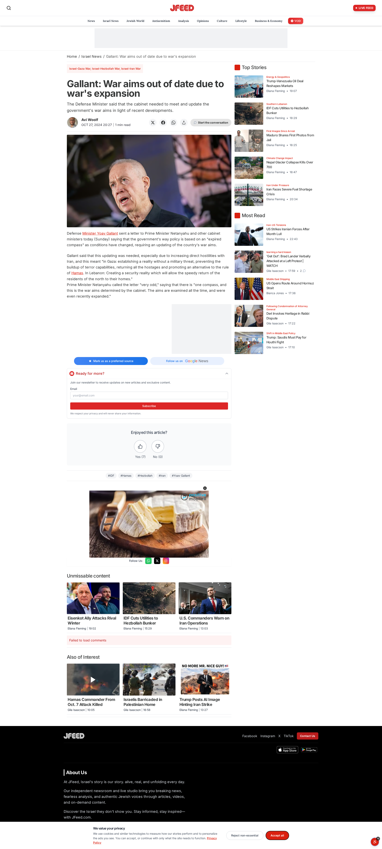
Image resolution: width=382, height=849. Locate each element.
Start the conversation (213, 122)
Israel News (91, 56)
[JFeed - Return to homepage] (74, 736)
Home (72, 56)
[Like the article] (140, 446)
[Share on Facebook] (163, 122)
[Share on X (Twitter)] (153, 122)
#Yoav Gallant (181, 475)
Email (73, 388)
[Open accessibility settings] (375, 842)
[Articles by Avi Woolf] (72, 122)
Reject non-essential (244, 835)
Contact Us (307, 736)
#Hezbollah (145, 475)
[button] (205, 488)
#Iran (162, 475)
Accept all (277, 835)
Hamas (77, 273)
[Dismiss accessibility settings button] (378, 839)
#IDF (111, 475)
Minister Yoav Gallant (100, 233)
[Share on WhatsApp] (173, 122)
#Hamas (126, 475)
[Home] (182, 8)
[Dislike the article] (157, 446)
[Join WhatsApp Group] (148, 561)
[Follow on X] (157, 561)
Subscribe (149, 406)
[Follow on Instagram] (166, 561)
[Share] (184, 122)
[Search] (8, 8)
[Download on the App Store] (287, 749)
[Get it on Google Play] (309, 749)
